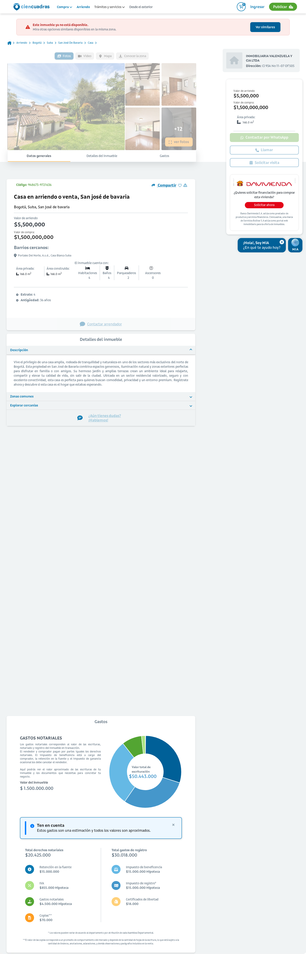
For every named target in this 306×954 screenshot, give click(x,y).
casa (90, 42)
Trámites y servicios (108, 7)
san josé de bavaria (70, 42)
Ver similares (265, 27)
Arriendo (83, 7)
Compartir (166, 185)
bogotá (36, 42)
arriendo (21, 42)
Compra (63, 7)
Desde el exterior (141, 7)
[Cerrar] (282, 242)
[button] (100, 350)
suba (50, 42)
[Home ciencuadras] (32, 7)
